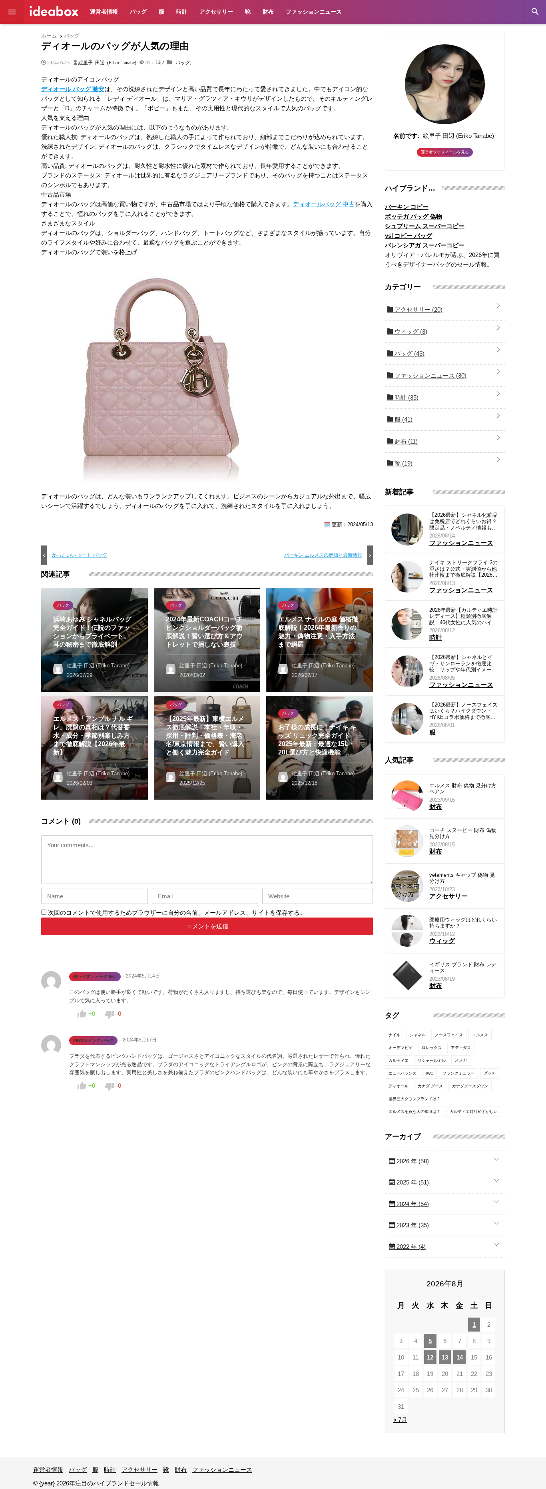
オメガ (461, 1060)
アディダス (461, 1047)
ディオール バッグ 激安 (72, 89)
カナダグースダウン (470, 1086)
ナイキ (395, 1035)
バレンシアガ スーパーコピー (424, 245)
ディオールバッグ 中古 (324, 204)
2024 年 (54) (412, 1203)
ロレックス (432, 1047)
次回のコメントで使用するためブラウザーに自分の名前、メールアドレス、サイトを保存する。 (177, 912)
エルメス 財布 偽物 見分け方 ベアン (462, 788)
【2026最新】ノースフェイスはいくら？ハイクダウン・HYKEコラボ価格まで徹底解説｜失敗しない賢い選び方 (463, 711)
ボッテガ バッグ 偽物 (413, 216)
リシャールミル (432, 1060)
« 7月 (400, 1419)
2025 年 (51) (412, 1182)
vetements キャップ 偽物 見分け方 (462, 878)
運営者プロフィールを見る (445, 152)
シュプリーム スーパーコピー (424, 226)
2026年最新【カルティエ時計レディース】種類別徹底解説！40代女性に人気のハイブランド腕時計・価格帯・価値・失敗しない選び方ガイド (463, 616)
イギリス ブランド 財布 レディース (462, 967)
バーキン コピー (406, 206)
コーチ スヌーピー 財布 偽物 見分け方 (462, 833)
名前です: (406, 135)
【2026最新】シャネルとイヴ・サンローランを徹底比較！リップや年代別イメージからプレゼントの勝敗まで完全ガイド (463, 663)
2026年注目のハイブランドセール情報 (54, 11)
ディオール (399, 1086)
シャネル (418, 1035)
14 (459, 1357)
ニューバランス (402, 1073)
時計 (181, 11)
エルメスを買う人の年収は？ (414, 1111)
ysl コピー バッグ (408, 235)
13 (445, 1357)
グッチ (490, 1073)
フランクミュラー (458, 1073)
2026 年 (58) (412, 1161)
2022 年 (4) (410, 1246)
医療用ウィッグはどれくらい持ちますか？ (463, 923)
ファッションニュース (314, 11)
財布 (268, 11)
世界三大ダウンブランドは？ (414, 1099)
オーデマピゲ (400, 1047)
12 (430, 1357)
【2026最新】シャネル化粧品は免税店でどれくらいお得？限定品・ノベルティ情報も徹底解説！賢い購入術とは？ (463, 521)
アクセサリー (216, 11)
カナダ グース (430, 1086)
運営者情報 (104, 11)
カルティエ (399, 1060)
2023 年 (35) (412, 1225)
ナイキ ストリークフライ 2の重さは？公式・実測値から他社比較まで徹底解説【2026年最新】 (463, 568)
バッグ (138, 11)
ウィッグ (410, 331)
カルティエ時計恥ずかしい (474, 1111)
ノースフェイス (449, 1035)
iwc (429, 1073)
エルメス (480, 1035)
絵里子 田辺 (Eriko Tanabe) (107, 62)
